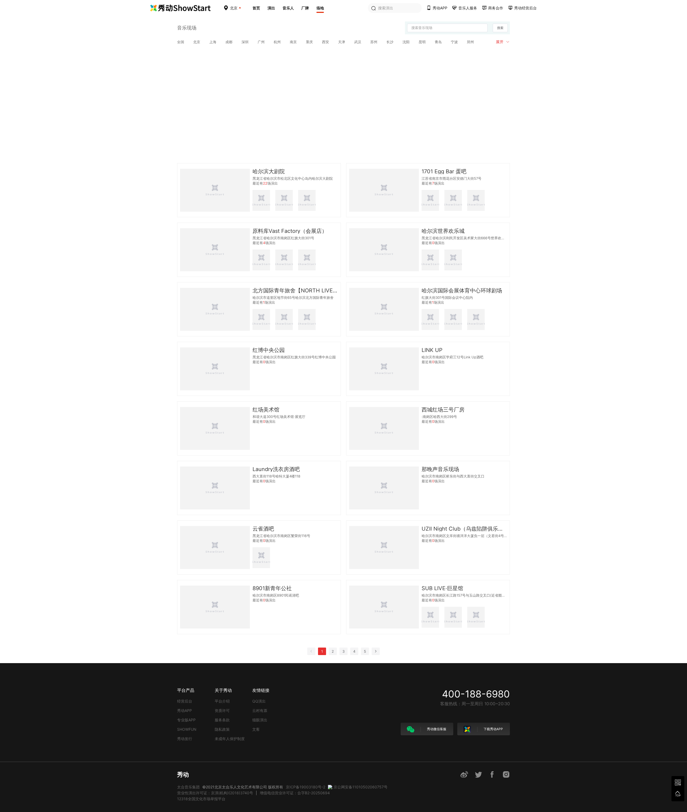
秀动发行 (184, 738)
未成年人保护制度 (230, 738)
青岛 (438, 42)
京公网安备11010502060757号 (361, 787)
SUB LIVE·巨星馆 (442, 588)
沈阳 (406, 42)
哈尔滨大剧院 (269, 171)
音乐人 (288, 8)
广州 (261, 42)
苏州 (373, 42)
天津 (341, 42)
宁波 (454, 42)
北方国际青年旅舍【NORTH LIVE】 (295, 290)
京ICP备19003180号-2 (305, 787)
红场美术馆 (266, 409)
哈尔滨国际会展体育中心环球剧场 (462, 290)
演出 (271, 8)
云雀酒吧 (263, 528)
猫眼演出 (259, 720)
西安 (325, 42)
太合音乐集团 (188, 787)
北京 (196, 42)
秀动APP (184, 710)
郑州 (470, 42)
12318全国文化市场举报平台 (201, 798)
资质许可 (222, 710)
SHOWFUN (186, 729)
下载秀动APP (493, 729)
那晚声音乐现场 (440, 469)
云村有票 (259, 710)
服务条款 (222, 720)
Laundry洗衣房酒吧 (276, 469)
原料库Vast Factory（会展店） (290, 231)
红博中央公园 (269, 350)
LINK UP (432, 350)
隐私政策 (222, 729)
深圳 (245, 42)
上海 (212, 42)
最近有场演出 (265, 183)
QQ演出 (259, 701)
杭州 (277, 42)
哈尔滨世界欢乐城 (443, 231)
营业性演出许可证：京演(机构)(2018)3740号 (215, 793)
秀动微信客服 (436, 729)
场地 (320, 8)
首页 (256, 8)
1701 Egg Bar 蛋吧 (444, 171)
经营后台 (184, 701)
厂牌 (305, 8)
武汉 (357, 42)
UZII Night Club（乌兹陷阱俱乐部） (464, 528)
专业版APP (186, 720)
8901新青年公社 (272, 588)
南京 (293, 42)
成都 (228, 42)
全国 (180, 42)
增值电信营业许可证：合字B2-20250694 (295, 793)
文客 (256, 729)
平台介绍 (222, 701)
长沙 (389, 42)
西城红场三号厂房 (443, 409)
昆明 (422, 42)
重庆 (309, 42)
